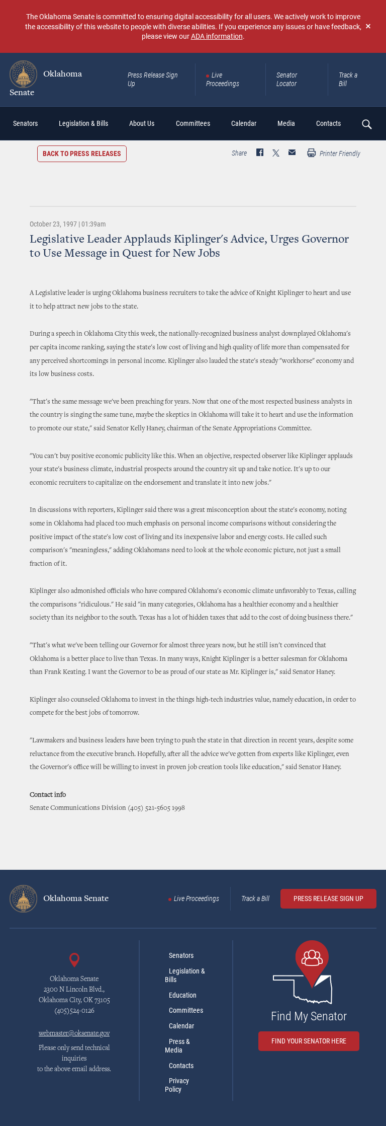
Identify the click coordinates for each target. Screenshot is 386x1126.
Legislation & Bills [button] (83, 123)
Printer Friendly (339, 153)
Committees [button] (193, 123)
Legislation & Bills (185, 975)
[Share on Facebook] (260, 153)
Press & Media (177, 1045)
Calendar (181, 1026)
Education (183, 995)
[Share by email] (292, 153)
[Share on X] (276, 153)
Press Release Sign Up (153, 79)
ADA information (217, 36)
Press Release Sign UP (328, 898)
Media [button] (286, 123)
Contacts (181, 1066)
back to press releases (82, 153)
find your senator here (308, 1041)
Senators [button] (25, 123)
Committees (186, 1010)
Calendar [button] (243, 123)
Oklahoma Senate (46, 83)
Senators (181, 955)
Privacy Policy (177, 1085)
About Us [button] (141, 123)
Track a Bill (348, 79)
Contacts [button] (328, 123)
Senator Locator (286, 79)
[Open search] (366, 124)
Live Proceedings (222, 79)
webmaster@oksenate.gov (74, 1033)
